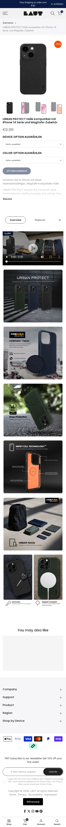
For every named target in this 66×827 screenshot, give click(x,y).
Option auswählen (13, 144)
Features (40, 219)
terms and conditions (30, 779)
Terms (12, 794)
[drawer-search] (53, 13)
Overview (15, 219)
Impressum (50, 794)
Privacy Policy (46, 784)
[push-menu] (5, 13)
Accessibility (35, 794)
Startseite (8, 22)
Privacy (22, 794)
